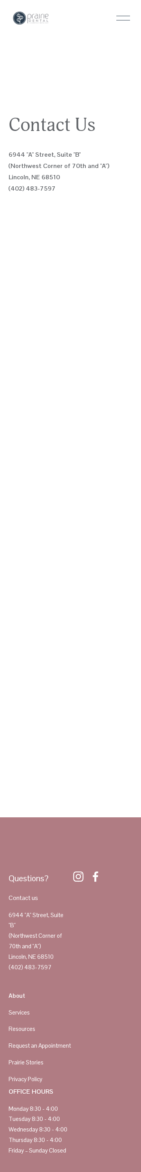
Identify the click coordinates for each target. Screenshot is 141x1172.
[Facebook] (95, 876)
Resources (22, 1028)
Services (19, 1012)
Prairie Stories (26, 1062)
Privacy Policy (25, 1079)
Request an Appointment (40, 1045)
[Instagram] (78, 876)
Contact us (23, 898)
